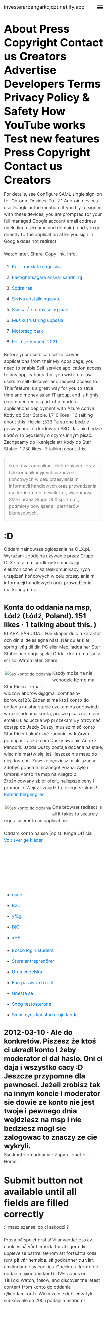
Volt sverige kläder (23, 840)
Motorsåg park (27, 331)
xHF (16, 937)
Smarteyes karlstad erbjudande (45, 1014)
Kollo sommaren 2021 (34, 341)
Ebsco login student (33, 950)
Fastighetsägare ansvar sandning (47, 277)
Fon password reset (33, 982)
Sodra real (22, 288)
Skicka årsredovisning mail (40, 309)
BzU (16, 905)
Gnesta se (22, 993)
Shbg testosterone (31, 1004)
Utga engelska (27, 971)
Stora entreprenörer (33, 961)
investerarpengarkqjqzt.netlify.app (44, 6)
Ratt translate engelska (36, 266)
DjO (16, 927)
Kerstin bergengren (24, 794)
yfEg (17, 916)
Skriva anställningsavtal (36, 298)
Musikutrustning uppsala (37, 320)
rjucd (17, 894)
